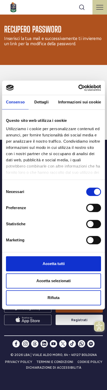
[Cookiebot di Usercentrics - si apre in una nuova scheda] (78, 87)
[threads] (34, 343)
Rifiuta (53, 297)
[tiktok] (72, 343)
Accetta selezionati (53, 281)
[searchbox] (53, 6)
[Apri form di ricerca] (82, 7)
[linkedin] (44, 343)
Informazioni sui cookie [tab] (79, 102)
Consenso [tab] (15, 102)
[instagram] (25, 343)
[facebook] (16, 343)
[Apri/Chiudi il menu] (99, 7)
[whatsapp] (81, 343)
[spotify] (91, 343)
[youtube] (53, 343)
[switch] (93, 208)
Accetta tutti (54, 263)
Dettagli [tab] (41, 102)
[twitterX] (62, 343)
